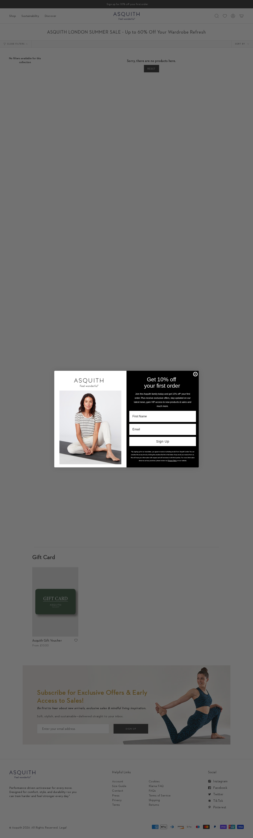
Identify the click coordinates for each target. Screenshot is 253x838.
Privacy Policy (172, 460)
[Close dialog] (195, 374)
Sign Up (162, 441)
